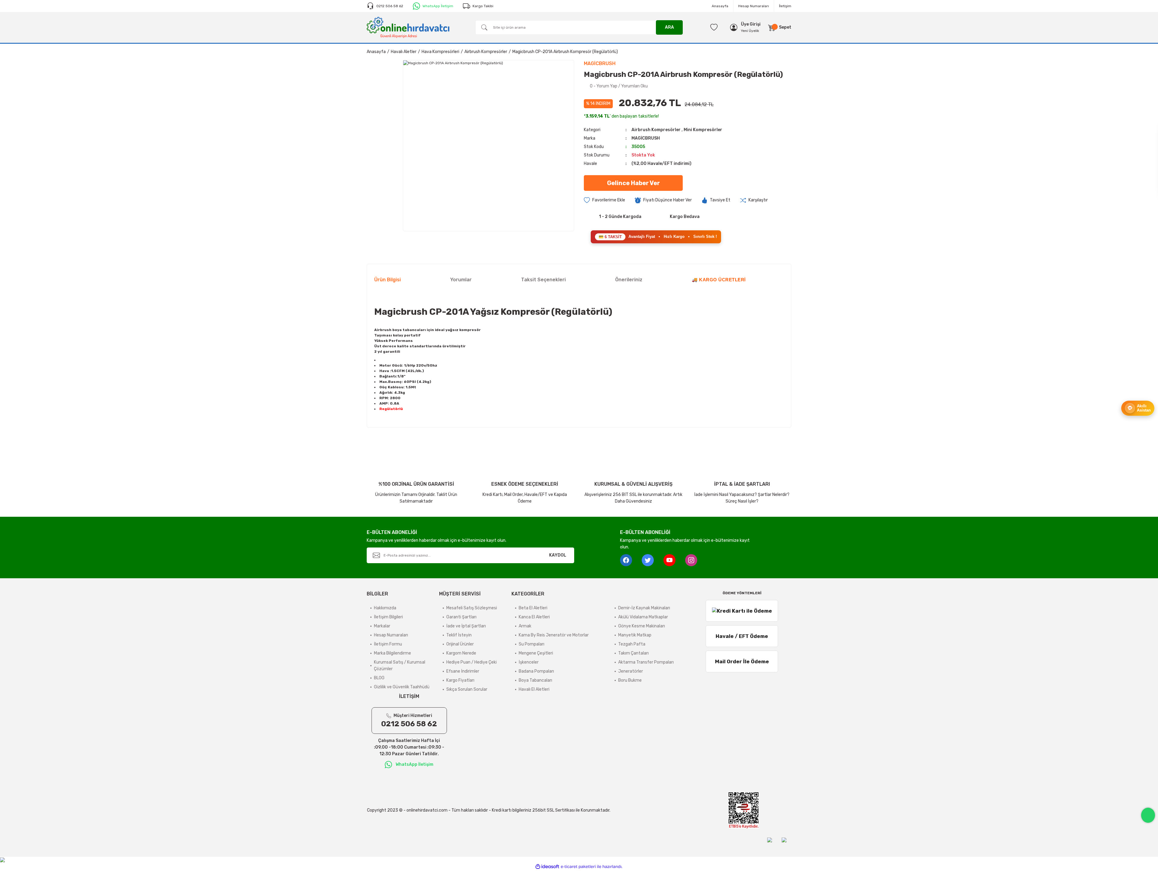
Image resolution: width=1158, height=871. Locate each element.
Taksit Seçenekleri (543, 279)
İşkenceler (529, 662)
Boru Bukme (630, 680)
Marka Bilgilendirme (392, 653)
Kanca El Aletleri (534, 617)
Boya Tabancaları (535, 680)
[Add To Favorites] (604, 200)
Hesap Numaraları (753, 6)
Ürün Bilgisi (387, 279)
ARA (669, 27)
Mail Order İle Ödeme (742, 661)
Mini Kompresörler (703, 129)
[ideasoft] (547, 866)
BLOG (379, 677)
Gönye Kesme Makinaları (641, 626)
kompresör (470, 330)
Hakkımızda (385, 608)
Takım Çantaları (633, 653)
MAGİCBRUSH (645, 138)
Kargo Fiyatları (460, 680)
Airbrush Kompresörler (656, 129)
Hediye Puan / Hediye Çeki (471, 662)
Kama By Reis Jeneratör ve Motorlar (554, 635)
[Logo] (408, 27)
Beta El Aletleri (533, 608)
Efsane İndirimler (462, 671)
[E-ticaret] (578, 866)
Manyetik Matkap (634, 635)
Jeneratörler (630, 671)
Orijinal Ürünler (460, 644)
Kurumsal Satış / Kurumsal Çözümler (399, 665)
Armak (525, 626)
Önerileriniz (628, 279)
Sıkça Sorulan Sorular (466, 689)
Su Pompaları (531, 644)
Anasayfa (720, 6)
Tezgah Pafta (631, 644)
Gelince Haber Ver (633, 183)
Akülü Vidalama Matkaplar (643, 617)
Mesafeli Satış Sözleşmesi (471, 608)
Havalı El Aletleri (534, 689)
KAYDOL (557, 555)
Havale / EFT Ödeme (742, 636)
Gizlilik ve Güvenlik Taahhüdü (401, 687)
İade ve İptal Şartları (466, 626)
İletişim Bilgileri (388, 617)
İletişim (785, 6)
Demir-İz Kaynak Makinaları (644, 608)
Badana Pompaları (536, 671)
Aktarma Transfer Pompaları (646, 662)
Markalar (382, 626)
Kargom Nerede (461, 653)
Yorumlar (461, 279)
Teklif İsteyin (459, 635)
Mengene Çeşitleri (536, 653)
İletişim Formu (388, 644)
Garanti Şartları (461, 617)
